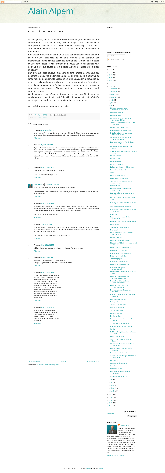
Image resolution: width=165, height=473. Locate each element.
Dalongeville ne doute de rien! (120, 302)
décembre (114, 89)
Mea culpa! (114, 230)
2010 (111, 397)
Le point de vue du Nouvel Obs (120, 130)
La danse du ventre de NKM (119, 264)
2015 (111, 78)
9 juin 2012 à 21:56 (47, 224)
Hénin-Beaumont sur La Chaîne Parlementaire (120, 189)
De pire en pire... (115, 316)
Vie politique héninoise (41, 117)
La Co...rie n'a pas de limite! (119, 178)
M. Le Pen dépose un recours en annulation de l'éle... (121, 134)
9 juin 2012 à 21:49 (47, 203)
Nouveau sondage (116, 313)
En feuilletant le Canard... (118, 170)
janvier (113, 391)
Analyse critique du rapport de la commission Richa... (121, 119)
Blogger (101, 468)
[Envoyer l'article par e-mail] (51, 115)
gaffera (88, 468)
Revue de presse (116, 115)
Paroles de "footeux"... (117, 164)
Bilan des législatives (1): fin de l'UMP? (123, 221)
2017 (111, 72)
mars (112, 385)
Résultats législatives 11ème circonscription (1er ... (119, 286)
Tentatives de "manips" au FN (119, 227)
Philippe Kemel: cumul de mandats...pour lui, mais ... (119, 109)
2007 (111, 406)
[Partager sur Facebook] (62, 115)
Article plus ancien (93, 361)
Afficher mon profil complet (115, 455)
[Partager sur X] (60, 115)
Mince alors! (114, 214)
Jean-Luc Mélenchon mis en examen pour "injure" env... (122, 194)
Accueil (63, 361)
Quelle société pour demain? (119, 363)
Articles (112, 56)
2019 (111, 69)
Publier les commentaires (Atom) (48, 365)
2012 (111, 86)
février (113, 388)
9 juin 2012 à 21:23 (47, 168)
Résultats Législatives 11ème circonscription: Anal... (119, 277)
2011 (111, 394)
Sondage (113, 329)
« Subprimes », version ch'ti (119, 376)
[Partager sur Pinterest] (64, 115)
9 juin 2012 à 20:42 (47, 130)
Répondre (37, 138)
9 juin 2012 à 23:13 (47, 307)
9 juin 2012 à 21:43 (52, 185)
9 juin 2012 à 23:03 (47, 272)
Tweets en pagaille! (116, 259)
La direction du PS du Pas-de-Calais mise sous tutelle (122, 143)
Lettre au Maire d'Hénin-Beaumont (121, 326)
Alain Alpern (50, 11)
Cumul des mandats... (117, 113)
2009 (111, 400)
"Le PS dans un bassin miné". (120, 323)
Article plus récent (34, 361)
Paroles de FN (115, 158)
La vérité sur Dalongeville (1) (119, 262)
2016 (111, 75)
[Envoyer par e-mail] (55, 115)
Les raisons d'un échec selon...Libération (117, 268)
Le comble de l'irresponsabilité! (120, 253)
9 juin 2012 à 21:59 (47, 258)
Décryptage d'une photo (118, 175)
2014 (111, 80)
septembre (114, 97)
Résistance (114, 360)
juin (112, 105)
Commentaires (114, 59)
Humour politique (116, 237)
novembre (114, 91)
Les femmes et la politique (118, 250)
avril (112, 382)
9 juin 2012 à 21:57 (47, 245)
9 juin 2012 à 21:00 (47, 145)
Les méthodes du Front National (120, 353)
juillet (112, 103)
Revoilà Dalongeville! (117, 336)
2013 (111, 83)
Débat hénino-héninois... (118, 256)
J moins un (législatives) (118, 305)
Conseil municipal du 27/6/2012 (120, 127)
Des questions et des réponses (120, 247)
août (112, 100)
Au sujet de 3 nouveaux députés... (121, 207)
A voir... (112, 173)
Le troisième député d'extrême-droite (122, 167)
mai (112, 380)
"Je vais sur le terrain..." (118, 310)
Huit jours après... (116, 161)
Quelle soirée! (114, 224)
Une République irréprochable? (120, 240)
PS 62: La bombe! (116, 156)
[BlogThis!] (57, 115)
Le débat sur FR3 (116, 369)
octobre (113, 94)
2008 (111, 403)
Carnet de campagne (117, 307)
